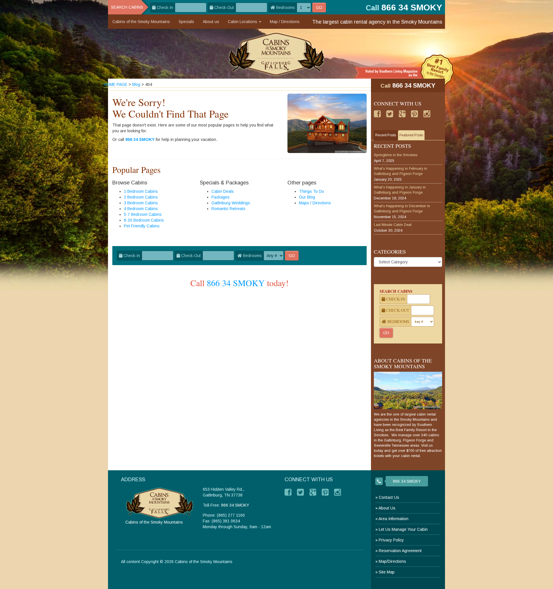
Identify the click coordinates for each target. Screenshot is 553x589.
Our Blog (307, 197)
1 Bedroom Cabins (141, 191)
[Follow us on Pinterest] (414, 114)
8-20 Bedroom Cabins (144, 220)
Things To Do (311, 191)
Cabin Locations (243, 21)
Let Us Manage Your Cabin (403, 529)
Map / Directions (285, 21)
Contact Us (389, 497)
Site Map (387, 572)
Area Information (393, 518)
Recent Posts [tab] (385, 135)
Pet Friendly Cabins (142, 226)
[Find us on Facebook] (377, 114)
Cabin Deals (222, 191)
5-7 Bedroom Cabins (143, 214)
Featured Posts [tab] (411, 135)
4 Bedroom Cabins (141, 208)
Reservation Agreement (400, 550)
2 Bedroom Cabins (141, 197)
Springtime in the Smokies (395, 155)
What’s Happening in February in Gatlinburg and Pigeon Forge (400, 171)
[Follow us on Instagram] (426, 114)
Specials (186, 21)
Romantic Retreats (228, 208)
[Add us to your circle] (402, 114)
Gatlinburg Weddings (230, 203)
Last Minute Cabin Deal (393, 225)
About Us (386, 508)
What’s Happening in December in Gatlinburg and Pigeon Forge (402, 208)
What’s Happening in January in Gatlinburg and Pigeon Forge (400, 190)
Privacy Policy (391, 540)
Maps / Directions (315, 203)
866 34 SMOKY (140, 139)
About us (211, 21)
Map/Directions (392, 561)
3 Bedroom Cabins (141, 203)
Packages (220, 197)
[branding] (277, 53)
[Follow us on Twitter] (389, 114)
